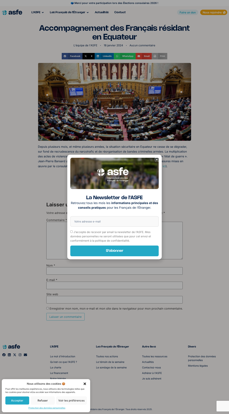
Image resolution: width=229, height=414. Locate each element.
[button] (85, 384)
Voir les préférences (71, 400)
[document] (114, 207)
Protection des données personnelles (46, 407)
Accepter (17, 400)
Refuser (43, 400)
